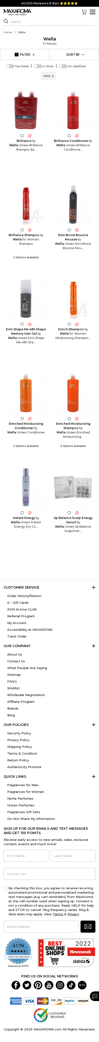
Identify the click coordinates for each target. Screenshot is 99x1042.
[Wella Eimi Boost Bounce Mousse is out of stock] (77, 230)
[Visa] (29, 1000)
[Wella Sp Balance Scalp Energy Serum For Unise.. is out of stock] (77, 513)
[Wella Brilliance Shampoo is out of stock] (30, 230)
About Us (14, 654)
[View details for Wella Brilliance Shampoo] (26, 205)
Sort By (73, 54)
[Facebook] (16, 985)
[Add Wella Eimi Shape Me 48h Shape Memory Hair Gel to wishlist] (22, 324)
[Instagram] (60, 985)
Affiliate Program (21, 702)
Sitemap (14, 675)
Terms (58, 914)
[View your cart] (84, 12)
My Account (16, 623)
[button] (52, 76)
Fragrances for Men (22, 785)
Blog (11, 715)
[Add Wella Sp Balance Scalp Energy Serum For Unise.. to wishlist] (69, 513)
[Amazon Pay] (83, 1000)
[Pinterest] (38, 985)
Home (8, 32)
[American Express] (16, 1000)
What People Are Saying (27, 668)
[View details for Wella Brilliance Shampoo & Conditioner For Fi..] (26, 110)
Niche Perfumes (20, 798)
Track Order (17, 636)
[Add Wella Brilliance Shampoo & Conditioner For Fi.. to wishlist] (22, 136)
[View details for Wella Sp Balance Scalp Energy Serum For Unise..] (73, 487)
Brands (13, 708)
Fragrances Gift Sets (23, 812)
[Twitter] (27, 985)
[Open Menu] (92, 12)
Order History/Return (24, 596)
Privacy (73, 914)
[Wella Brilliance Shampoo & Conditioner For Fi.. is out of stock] (30, 136)
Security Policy (19, 733)
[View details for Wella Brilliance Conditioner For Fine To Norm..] (73, 110)
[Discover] (56, 1000)
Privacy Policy (18, 740)
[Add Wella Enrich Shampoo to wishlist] (69, 324)
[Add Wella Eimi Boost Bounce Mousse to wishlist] (69, 230)
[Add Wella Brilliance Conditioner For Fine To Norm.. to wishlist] (69, 136)
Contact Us (16, 661)
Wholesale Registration (26, 695)
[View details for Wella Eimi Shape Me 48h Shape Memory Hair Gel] (26, 299)
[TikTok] (71, 985)
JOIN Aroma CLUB (22, 609)
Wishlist (13, 688)
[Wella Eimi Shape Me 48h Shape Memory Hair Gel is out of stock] (30, 324)
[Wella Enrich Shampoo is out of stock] (77, 324)
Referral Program (21, 616)
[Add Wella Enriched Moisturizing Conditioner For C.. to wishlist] (22, 418)
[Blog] (82, 985)
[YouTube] (49, 985)
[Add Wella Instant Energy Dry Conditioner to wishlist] (22, 513)
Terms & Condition (22, 753)
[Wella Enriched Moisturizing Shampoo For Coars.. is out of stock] (77, 418)
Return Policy (18, 760)
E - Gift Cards (18, 602)
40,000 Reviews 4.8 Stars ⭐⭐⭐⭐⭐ (49, 3)
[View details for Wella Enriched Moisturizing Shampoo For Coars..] (73, 393)
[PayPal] (69, 1000)
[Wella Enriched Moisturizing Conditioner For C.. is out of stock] (30, 418)
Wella (49, 40)
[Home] (17, 12)
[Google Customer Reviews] (49, 1015)
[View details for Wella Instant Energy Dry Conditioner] (26, 487)
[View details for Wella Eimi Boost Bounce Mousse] (73, 205)
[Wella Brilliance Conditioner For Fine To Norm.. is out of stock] (77, 136)
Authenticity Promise (24, 767)
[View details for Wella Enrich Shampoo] (73, 299)
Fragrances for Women (25, 792)
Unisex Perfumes (20, 805)
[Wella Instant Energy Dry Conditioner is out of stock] (30, 513)
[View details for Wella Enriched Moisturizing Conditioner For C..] (26, 393)
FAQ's (12, 681)
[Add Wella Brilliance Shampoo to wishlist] (22, 230)
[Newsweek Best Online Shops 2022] (66, 952)
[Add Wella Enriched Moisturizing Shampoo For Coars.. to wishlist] (69, 418)
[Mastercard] (43, 1000)
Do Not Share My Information (31, 819)
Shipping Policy (19, 747)
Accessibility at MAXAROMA (30, 629)
